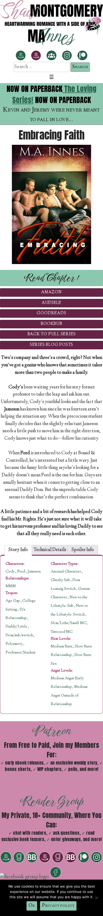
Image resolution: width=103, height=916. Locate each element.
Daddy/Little (16, 626)
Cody (11, 571)
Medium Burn (62, 646)
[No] (96, 897)
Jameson (34, 571)
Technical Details (50, 550)
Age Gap (13, 601)
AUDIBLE (51, 303)
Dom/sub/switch (19, 635)
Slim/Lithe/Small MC (69, 623)
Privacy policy (58, 905)
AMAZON (51, 292)
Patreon (51, 731)
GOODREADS (51, 313)
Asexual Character (66, 571)
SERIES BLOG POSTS (51, 345)
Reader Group (51, 801)
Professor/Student (21, 652)
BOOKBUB (51, 324)
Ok (32, 905)
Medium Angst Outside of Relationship (69, 695)
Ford (21, 571)
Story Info (18, 550)
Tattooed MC (62, 632)
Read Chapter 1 (51, 277)
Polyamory (14, 644)
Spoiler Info (83, 550)
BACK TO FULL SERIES (51, 334)
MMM (11, 586)
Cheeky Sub (61, 580)
